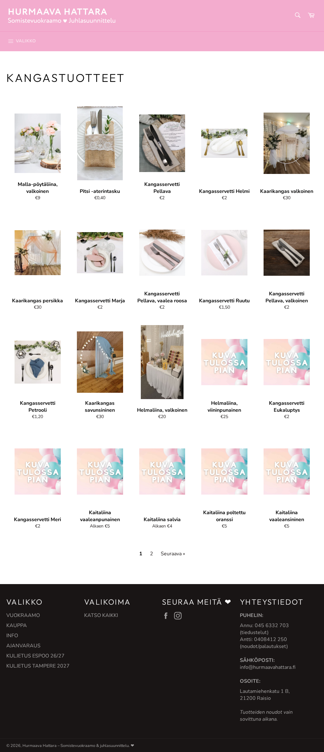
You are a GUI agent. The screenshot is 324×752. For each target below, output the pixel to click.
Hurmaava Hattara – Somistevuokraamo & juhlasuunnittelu (75, 746)
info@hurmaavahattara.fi (268, 667)
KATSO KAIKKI (101, 615)
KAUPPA (16, 625)
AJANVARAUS (23, 645)
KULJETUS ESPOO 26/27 (35, 655)
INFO (12, 635)
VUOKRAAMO (23, 615)
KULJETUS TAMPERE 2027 (38, 666)
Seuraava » (173, 553)
